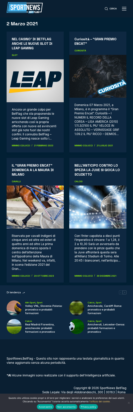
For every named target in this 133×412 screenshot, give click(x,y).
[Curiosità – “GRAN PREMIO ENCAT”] (97, 76)
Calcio (78, 181)
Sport (39, 302)
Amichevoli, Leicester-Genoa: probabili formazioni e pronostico (106, 328)
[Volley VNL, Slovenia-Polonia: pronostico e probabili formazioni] (14, 308)
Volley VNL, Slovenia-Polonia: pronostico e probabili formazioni (43, 309)
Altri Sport (30, 302)
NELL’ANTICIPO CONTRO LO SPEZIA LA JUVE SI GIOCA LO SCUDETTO (97, 170)
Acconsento (45, 406)
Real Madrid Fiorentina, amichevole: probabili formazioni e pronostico (40, 328)
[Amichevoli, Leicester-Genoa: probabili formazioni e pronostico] (76, 326)
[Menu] (124, 8)
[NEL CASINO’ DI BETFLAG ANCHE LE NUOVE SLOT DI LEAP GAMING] (35, 80)
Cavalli (16, 181)
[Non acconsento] (128, 403)
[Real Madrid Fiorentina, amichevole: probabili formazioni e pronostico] (14, 326)
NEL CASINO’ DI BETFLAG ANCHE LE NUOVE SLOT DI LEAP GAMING (32, 43)
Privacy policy (88, 406)
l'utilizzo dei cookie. (99, 401)
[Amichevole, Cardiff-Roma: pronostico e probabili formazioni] (76, 308)
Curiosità (80, 50)
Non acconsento (66, 406)
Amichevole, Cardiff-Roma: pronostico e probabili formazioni (105, 309)
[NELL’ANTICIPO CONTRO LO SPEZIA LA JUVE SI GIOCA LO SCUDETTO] (97, 207)
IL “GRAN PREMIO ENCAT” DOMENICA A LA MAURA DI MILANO (33, 170)
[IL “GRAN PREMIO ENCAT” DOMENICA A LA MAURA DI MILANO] (35, 207)
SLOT (15, 55)
